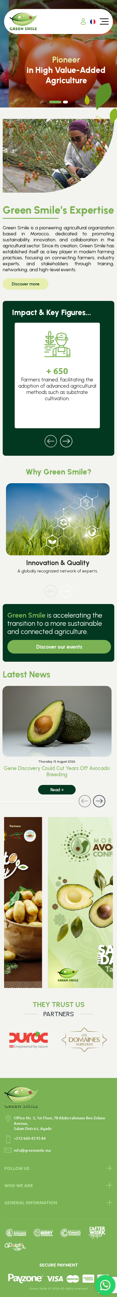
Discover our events (59, 647)
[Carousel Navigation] (58, 437)
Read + (57, 789)
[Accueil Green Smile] (23, 21)
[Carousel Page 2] (65, 102)
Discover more (25, 283)
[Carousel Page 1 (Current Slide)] (55, 102)
